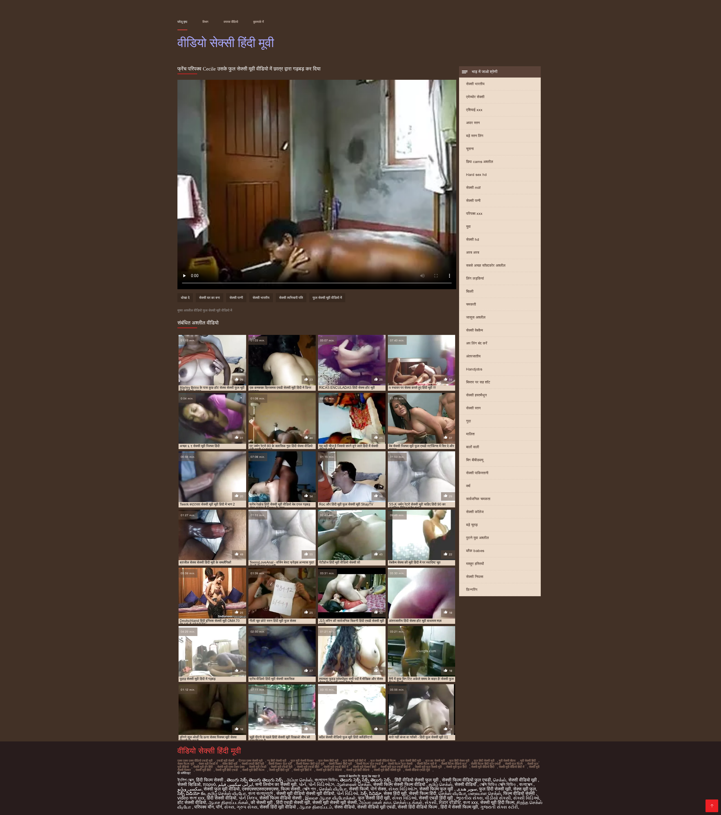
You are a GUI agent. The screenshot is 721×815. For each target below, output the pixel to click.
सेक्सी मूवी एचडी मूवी (281, 766)
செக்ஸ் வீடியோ (333, 789)
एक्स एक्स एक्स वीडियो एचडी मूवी (194, 760)
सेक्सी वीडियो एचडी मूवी (417, 770)
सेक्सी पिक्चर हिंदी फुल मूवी (310, 763)
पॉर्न (219, 807)
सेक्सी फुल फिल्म (514, 763)
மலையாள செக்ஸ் (484, 793)
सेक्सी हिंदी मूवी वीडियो (278, 807)
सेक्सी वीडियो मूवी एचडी (376, 807)
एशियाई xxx (474, 110)
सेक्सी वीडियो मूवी (523, 780)
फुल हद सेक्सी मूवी (435, 760)
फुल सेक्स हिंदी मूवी (328, 760)
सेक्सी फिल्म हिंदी (422, 793)
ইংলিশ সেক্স (185, 780)
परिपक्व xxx (474, 213)
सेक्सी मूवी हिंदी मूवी (279, 770)
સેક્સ (229, 807)
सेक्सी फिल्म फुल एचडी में (369, 763)
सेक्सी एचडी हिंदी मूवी (253, 763)
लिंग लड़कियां (475, 278)
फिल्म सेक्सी (290, 789)
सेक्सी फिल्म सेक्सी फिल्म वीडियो (399, 784)
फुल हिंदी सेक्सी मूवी (484, 760)
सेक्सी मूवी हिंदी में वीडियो (329, 770)
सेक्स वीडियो (344, 807)
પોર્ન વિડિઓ (347, 793)
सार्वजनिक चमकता (478, 499)
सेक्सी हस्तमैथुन (476, 395)
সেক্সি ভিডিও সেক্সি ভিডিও (498, 784)
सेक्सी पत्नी (473, 200)
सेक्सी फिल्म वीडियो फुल (453, 763)
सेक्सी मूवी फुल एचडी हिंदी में (395, 766)
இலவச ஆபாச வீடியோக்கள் (330, 798)
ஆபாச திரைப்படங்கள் (228, 802)
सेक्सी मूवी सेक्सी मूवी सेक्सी (334, 802)
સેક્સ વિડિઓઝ (402, 789)
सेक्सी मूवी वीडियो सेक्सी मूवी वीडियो (305, 793)
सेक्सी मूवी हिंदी (203, 770)
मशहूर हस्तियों (475, 564)
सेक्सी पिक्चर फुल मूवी (279, 763)
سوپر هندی (467, 789)
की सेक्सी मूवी (262, 802)
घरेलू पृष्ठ (182, 21)
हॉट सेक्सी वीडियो (191, 802)
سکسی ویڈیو (189, 789)
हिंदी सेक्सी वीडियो (221, 798)
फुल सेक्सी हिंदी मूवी (410, 760)
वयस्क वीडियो (231, 21)
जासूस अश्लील (476, 317)
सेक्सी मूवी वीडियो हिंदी (482, 766)
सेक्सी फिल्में (358, 789)
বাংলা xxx (470, 802)
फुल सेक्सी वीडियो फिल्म (383, 760)
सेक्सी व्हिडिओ (189, 784)
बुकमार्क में (258, 21)
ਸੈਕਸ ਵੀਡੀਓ (450, 802)
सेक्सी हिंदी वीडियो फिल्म (418, 807)
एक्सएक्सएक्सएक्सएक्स (260, 789)
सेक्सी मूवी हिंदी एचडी (226, 770)
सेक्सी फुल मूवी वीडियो (222, 789)
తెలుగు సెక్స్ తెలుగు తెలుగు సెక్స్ (255, 780)
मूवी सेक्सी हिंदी (528, 760)
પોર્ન (302, 784)
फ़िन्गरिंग (471, 589)
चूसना (470, 149)
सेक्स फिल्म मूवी (185, 763)
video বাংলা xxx (190, 798)
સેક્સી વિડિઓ (526, 798)
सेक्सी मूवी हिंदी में (302, 770)
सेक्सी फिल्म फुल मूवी (436, 789)
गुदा (468, 421)
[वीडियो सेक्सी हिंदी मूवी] (712, 805)
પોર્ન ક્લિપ (248, 798)
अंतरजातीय (473, 356)
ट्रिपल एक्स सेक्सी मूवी (250, 760)
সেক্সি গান (309, 789)
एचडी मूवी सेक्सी (225, 760)
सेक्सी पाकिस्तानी (477, 473)
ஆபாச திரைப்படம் (315, 807)
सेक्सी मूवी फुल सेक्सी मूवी (428, 766)
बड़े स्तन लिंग (474, 136)
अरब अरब (472, 252)
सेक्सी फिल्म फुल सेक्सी (400, 763)
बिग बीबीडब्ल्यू (474, 460)
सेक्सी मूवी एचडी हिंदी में (336, 766)
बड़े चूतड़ (472, 525)
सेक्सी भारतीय (475, 84)
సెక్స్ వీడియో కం (191, 793)
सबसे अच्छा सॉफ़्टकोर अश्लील (486, 265)
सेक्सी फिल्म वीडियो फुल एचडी (466, 780)
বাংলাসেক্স (526, 784)
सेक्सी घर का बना (209, 298)
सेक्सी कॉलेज (475, 512)
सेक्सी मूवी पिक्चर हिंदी (364, 766)
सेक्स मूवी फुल (524, 789)
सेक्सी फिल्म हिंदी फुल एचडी (485, 763)
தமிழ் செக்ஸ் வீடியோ (227, 793)
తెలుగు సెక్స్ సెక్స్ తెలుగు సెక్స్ (366, 780)
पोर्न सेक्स (378, 789)
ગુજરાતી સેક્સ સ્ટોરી (499, 807)
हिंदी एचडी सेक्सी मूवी (293, 802)
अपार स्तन (473, 123)
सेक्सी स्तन (473, 408)
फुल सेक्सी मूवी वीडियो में (327, 298)
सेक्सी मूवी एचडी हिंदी (308, 766)
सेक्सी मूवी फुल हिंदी (456, 766)
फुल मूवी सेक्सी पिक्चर (302, 760)
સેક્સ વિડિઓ (404, 798)
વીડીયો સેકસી (498, 798)
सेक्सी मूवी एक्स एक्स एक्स (230, 766)
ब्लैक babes (475, 551)
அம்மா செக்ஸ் (299, 780)
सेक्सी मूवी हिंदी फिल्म (253, 770)
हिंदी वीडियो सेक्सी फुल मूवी (417, 780)
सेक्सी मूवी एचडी (257, 766)
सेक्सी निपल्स (474, 577)
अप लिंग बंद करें (476, 343)
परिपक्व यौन (204, 807)
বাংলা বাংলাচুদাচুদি (261, 793)
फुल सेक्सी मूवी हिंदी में (354, 760)
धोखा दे (185, 298)
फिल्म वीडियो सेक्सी (519, 793)
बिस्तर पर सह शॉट (478, 382)
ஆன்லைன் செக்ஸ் (354, 784)
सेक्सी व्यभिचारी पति (291, 298)
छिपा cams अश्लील (479, 162)
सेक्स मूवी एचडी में (208, 763)
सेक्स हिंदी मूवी (229, 763)
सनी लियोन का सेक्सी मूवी (276, 784)
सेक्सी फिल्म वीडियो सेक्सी (281, 798)
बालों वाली (472, 447)
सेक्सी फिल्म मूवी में (427, 763)
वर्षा (468, 486)
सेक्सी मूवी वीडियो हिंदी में (511, 766)
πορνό (209, 784)
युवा (468, 226)
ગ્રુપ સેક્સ (247, 807)
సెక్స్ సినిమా (370, 793)
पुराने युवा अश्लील (477, 538)
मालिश (470, 434)
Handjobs (474, 369)
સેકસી (431, 802)
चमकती (471, 304)
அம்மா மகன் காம (375, 802)
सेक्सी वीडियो (466, 784)
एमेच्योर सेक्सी (475, 97)
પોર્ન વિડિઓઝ (321, 784)
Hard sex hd (476, 175)
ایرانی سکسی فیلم (235, 784)
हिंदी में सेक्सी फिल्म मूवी (459, 807)
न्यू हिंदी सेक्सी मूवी (276, 760)
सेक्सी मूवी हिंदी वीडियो (357, 770)
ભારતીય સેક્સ (469, 798)
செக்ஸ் (499, 780)
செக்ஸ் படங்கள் (407, 802)
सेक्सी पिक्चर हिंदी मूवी (340, 763)
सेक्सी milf (473, 187)
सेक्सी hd (472, 239)
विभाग (205, 21)
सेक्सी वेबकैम (474, 330)
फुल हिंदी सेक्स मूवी (459, 760)
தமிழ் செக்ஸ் (440, 784)
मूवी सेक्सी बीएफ (507, 760)
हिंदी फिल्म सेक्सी (210, 780)
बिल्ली (469, 291)
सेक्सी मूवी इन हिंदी (203, 766)
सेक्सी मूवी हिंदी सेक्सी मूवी (387, 770)
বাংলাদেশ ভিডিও (326, 780)
